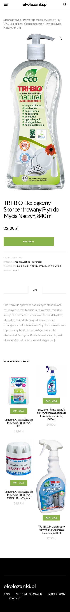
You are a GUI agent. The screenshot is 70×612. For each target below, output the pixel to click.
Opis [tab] (35, 290)
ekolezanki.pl (35, 4)
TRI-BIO (15, 270)
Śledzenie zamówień (29, 594)
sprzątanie (44, 266)
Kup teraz (28, 241)
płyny (35, 266)
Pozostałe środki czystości (38, 19)
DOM (19, 266)
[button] (60, 38)
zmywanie (56, 266)
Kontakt (15, 598)
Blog (7, 594)
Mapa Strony (56, 594)
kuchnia (26, 266)
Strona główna (12, 19)
